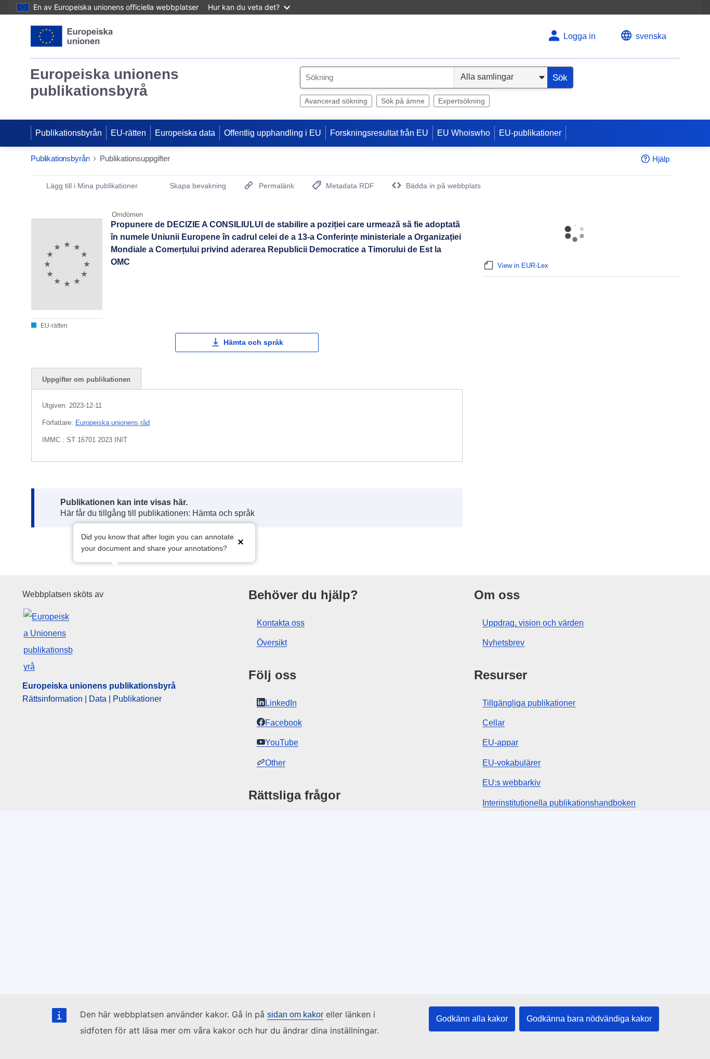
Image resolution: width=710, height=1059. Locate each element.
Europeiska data (185, 132)
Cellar (493, 722)
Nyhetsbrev (503, 642)
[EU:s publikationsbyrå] (72, 36)
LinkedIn (281, 703)
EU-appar (500, 742)
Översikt (272, 642)
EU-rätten (128, 132)
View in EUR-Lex (522, 265)
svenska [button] (651, 36)
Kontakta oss (281, 622)
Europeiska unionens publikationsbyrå (104, 82)
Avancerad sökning (336, 101)
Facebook (283, 722)
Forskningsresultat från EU (379, 132)
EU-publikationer (530, 132)
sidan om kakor (295, 1014)
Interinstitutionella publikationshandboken (559, 802)
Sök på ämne (403, 101)
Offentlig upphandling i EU (272, 132)
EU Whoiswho (463, 132)
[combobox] (377, 77)
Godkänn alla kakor (472, 1018)
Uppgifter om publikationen (86, 379)
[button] (240, 541)
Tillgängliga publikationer (528, 703)
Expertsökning (461, 101)
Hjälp (660, 158)
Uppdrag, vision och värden (533, 622)
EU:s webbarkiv (511, 782)
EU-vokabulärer (511, 762)
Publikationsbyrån (68, 132)
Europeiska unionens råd (112, 423)
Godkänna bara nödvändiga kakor (589, 1018)
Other (275, 762)
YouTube (281, 742)
